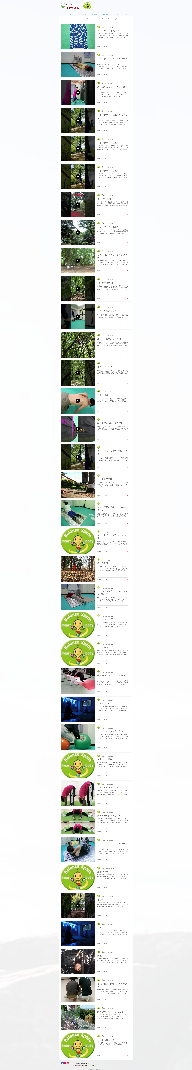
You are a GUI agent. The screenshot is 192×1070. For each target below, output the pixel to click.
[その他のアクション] (128, 27)
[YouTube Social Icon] (68, 1063)
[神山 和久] (62, 1063)
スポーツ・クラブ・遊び (83, 19)
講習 (108, 19)
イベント (71, 19)
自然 (103, 19)
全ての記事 (63, 19)
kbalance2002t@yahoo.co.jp (81, 1065)
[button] (129, 19)
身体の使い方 (95, 19)
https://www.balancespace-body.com (82, 1063)
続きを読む (115, 19)
